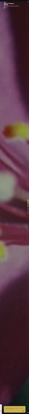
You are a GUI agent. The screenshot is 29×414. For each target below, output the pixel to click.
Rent (23, 410)
